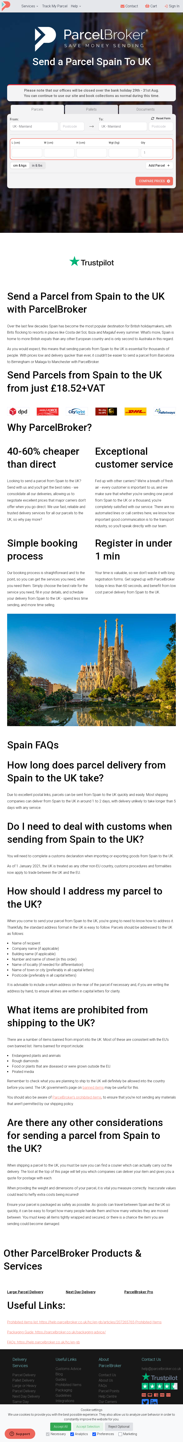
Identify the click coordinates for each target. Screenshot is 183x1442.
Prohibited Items (68, 1385)
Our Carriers (108, 1402)
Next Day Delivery (26, 1396)
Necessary (58, 1434)
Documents (146, 109)
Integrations (65, 1401)
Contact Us (107, 1375)
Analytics (81, 1434)
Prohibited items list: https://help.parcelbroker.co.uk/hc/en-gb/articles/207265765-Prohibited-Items (84, 1322)
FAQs (103, 1386)
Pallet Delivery (23, 1380)
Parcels (37, 109)
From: (14, 119)
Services (28, 6)
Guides (61, 1379)
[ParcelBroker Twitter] (145, 1403)
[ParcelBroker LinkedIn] (154, 1403)
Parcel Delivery (24, 1375)
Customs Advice (68, 1369)
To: (101, 119)
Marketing (130, 1434)
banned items (93, 1087)
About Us (106, 1380)
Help (74, 6)
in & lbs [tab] (37, 165)
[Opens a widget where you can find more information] (19, 1434)
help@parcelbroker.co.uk (161, 1369)
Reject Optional (118, 1426)
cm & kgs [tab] (20, 165)
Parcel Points (109, 1391)
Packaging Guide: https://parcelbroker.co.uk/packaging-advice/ (56, 1332)
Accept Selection (88, 1426)
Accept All (61, 1426)
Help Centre (108, 1396)
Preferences (105, 1434)
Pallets (91, 109)
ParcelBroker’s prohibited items (76, 1097)
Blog (59, 1374)
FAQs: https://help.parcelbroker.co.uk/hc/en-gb (43, 1342)
